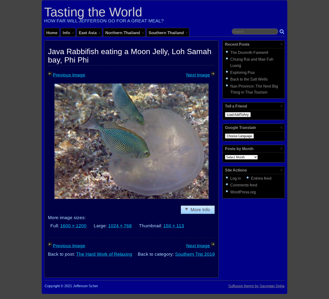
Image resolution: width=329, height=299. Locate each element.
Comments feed (243, 185)
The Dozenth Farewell (249, 53)
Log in (235, 178)
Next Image (198, 74)
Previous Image (69, 74)
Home (51, 32)
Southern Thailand (166, 32)
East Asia (88, 32)
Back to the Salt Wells (249, 79)
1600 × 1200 (73, 225)
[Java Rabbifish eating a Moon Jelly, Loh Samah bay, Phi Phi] (131, 197)
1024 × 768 (120, 225)
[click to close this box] (281, 44)
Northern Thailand (122, 32)
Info (66, 32)
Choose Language (239, 136)
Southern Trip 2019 (195, 254)
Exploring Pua (242, 72)
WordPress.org (243, 192)
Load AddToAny (238, 114)
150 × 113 (173, 225)
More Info (200, 209)
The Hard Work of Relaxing (104, 254)
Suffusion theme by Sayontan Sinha (256, 286)
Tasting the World (93, 12)
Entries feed (261, 178)
